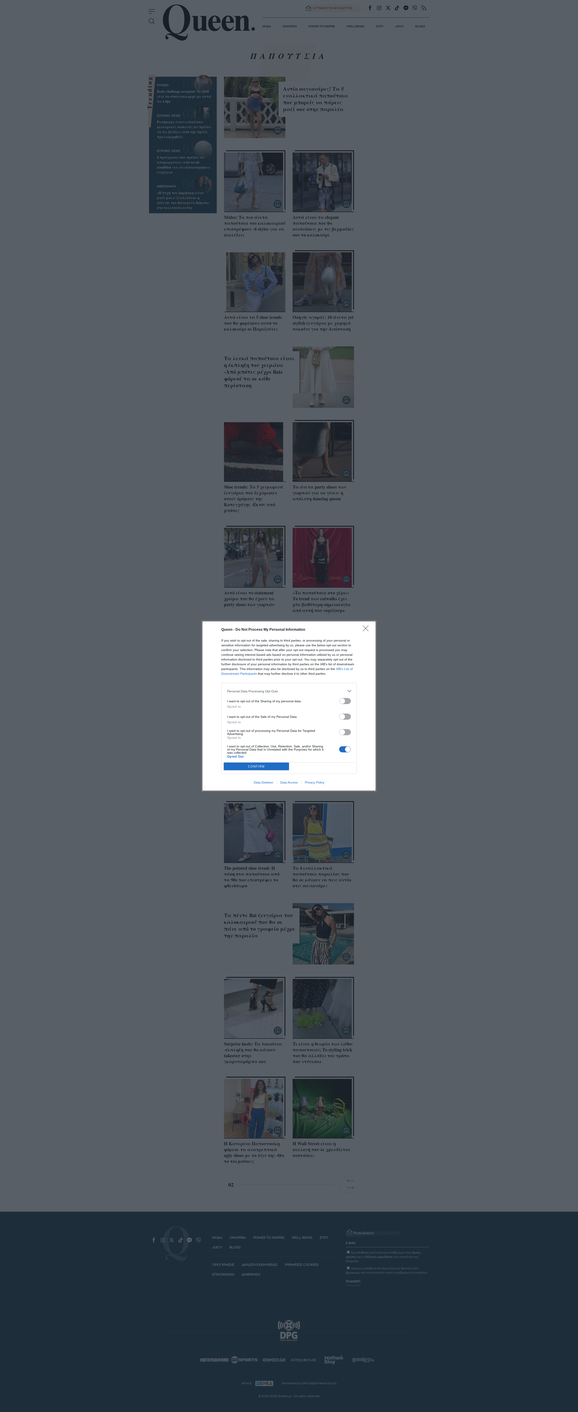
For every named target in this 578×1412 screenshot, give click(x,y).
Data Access (289, 782)
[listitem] (289, 691)
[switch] (345, 701)
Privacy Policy (314, 782)
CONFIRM (256, 766)
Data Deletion (263, 782)
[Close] (367, 630)
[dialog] (289, 706)
